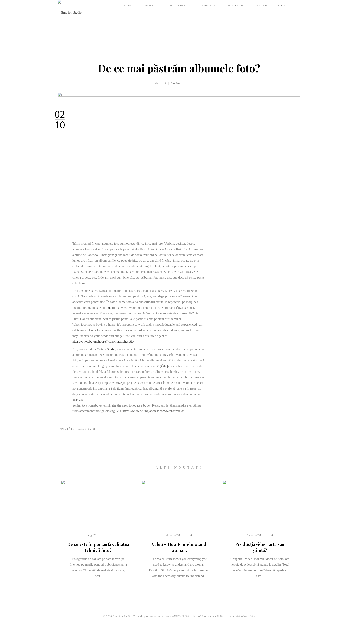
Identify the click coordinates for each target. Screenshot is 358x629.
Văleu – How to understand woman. (179, 547)
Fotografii (208, 5)
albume (106, 307)
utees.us (77, 400)
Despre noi (151, 5)
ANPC (176, 616)
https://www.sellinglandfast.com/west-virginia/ (153, 411)
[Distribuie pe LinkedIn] (203, 83)
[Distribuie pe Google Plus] (194, 83)
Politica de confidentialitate (198, 616)
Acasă (128, 5)
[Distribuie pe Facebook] (185, 83)
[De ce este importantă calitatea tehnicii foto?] (98, 501)
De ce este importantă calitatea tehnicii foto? (98, 547)
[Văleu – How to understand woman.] (179, 501)
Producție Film (179, 5)
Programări (236, 5)
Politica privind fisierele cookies (236, 616)
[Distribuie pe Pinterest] (198, 83)
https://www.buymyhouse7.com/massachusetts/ (103, 341)
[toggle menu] (120, 13)
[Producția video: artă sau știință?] (260, 501)
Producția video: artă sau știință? (259, 547)
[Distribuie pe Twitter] (189, 83)
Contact (284, 5)
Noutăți (261, 5)
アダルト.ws (165, 366)
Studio (111, 349)
